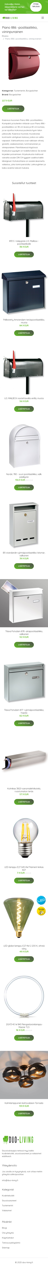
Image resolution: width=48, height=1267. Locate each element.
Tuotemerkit (19, 90)
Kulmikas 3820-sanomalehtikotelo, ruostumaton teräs (24, 790)
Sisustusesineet (9, 1200)
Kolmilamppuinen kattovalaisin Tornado (24, 1103)
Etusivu (5, 36)
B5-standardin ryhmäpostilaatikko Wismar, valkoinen (24, 554)
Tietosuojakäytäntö (11, 1242)
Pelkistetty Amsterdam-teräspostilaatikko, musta (24, 321)
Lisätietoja (13, 108)
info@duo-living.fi (10, 1180)
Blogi (4, 1228)
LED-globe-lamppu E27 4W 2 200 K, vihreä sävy (24, 947)
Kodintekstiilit (8, 1195)
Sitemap (6, 1247)
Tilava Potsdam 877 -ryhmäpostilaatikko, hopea (24, 711)
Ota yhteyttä (8, 1233)
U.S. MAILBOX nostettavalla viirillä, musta (24, 398)
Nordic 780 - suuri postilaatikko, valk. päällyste (24, 475)
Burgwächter (32, 90)
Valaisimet (7, 1210)
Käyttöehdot (8, 1237)
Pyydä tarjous (36, 5)
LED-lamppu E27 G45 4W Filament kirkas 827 (24, 868)
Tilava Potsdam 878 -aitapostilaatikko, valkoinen (24, 632)
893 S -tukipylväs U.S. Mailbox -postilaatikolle (24, 242)
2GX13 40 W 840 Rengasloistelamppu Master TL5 (24, 1026)
